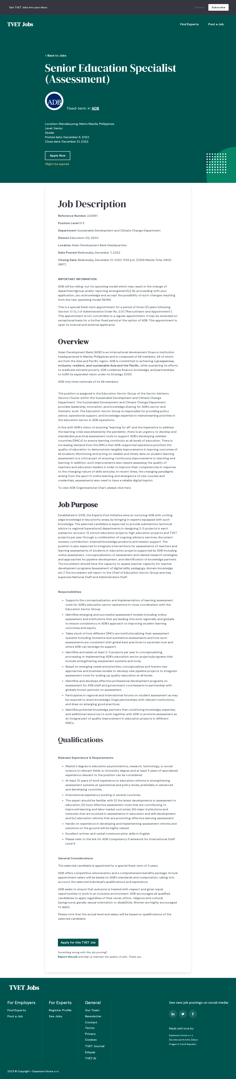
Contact (91, 1022)
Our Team (92, 1010)
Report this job (68, 956)
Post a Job (216, 24)
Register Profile (60, 1010)
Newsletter (93, 1016)
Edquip (90, 1052)
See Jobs (55, 1016)
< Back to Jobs (55, 55)
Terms (90, 1028)
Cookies (91, 1040)
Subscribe (218, 7)
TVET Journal (94, 1046)
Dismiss (200, 7)
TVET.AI (90, 1058)
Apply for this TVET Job (78, 942)
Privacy (90, 1034)
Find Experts (189, 24)
